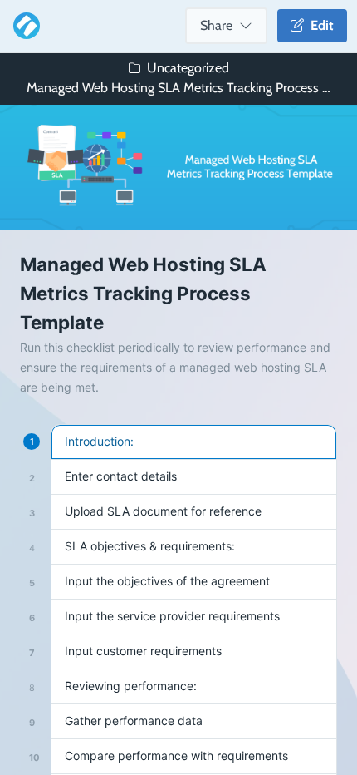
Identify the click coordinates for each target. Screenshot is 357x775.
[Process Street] (23, 25)
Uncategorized (188, 68)
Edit (319, 25)
